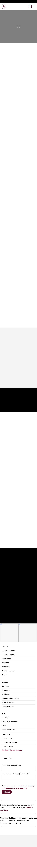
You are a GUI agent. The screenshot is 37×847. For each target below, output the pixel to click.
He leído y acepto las (18, 787)
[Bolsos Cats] (4, 6)
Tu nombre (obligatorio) (11, 765)
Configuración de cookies (12, 750)
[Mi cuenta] (26, 6)
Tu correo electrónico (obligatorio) (15, 774)
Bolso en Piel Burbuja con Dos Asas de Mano (26, 366)
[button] (19, 7)
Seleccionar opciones (9, 373)
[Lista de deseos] (23, 6)
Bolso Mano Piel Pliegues (8, 365)
